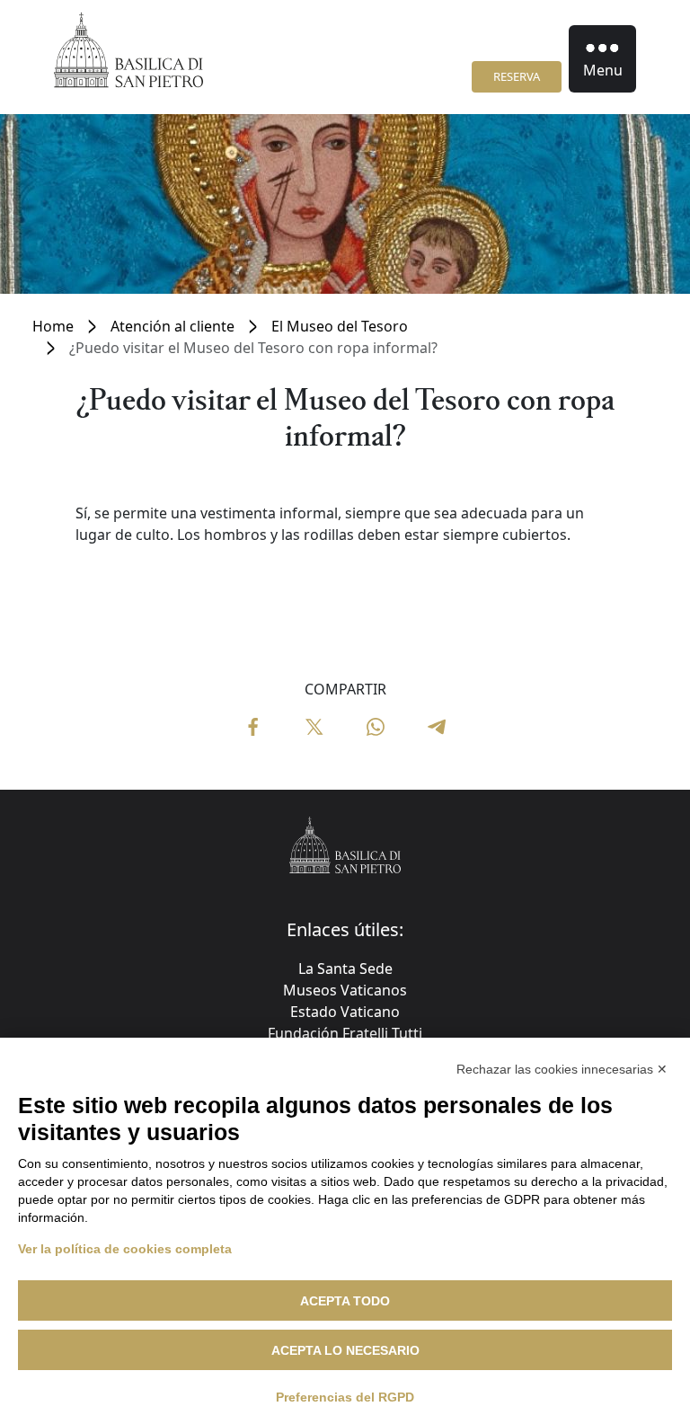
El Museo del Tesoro (339, 326)
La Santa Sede (345, 968)
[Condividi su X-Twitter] (314, 725)
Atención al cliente (172, 326)
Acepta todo (345, 1301)
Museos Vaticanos (345, 990)
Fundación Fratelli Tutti (345, 1033)
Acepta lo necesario (345, 1350)
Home (53, 326)
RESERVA (516, 76)
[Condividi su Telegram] (437, 725)
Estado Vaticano (345, 1012)
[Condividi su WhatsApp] (376, 725)
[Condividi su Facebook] (253, 725)
